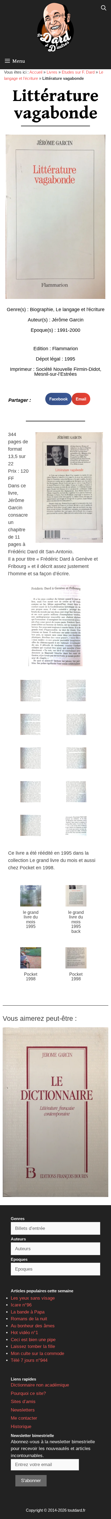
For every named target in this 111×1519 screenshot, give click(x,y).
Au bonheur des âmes (33, 1325)
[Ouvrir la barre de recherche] (103, 8)
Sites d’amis (23, 1401)
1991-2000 (68, 330)
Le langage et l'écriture (80, 309)
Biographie (41, 309)
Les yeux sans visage (33, 1298)
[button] (58, 399)
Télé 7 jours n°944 (29, 1360)
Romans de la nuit (29, 1318)
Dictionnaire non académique (40, 1385)
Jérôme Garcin (68, 320)
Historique (21, 1426)
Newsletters (23, 1410)
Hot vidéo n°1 (24, 1332)
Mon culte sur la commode (37, 1353)
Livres (52, 72)
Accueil (35, 72)
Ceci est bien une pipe (33, 1339)
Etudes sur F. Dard (78, 72)
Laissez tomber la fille (33, 1346)
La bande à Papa (27, 1312)
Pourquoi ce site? (28, 1393)
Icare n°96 (21, 1305)
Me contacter (24, 1418)
